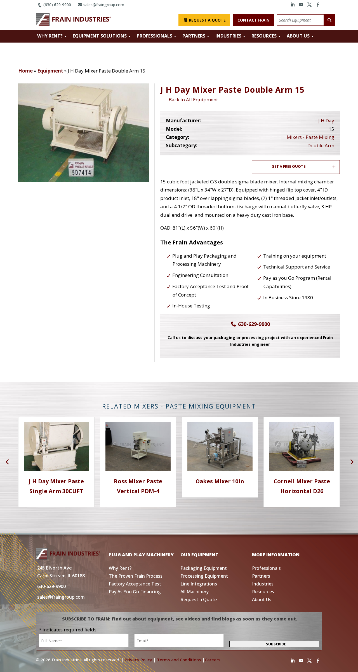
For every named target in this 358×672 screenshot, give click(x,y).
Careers (212, 659)
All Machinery (194, 592)
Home (25, 70)
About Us (299, 36)
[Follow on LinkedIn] (292, 5)
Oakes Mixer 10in (220, 481)
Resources (264, 36)
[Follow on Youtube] (301, 5)
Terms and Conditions (179, 659)
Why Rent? (50, 36)
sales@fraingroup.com (103, 4)
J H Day (326, 120)
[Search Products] (329, 20)
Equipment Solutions (100, 36)
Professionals (155, 36)
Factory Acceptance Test (135, 584)
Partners (194, 36)
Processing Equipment (204, 576)
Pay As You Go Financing (135, 592)
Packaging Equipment (203, 568)
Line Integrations (198, 584)
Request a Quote (207, 20)
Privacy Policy (138, 659)
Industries (228, 36)
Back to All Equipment (192, 99)
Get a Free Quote (288, 166)
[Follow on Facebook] (318, 5)
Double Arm (320, 145)
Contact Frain (253, 20)
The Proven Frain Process (135, 576)
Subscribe (276, 644)
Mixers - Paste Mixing (310, 137)
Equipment (50, 70)
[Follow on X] (309, 5)
